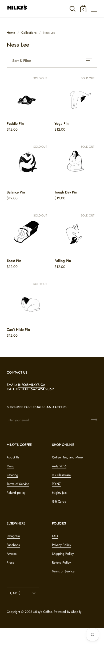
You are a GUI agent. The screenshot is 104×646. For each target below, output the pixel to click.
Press (10, 562)
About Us (13, 457)
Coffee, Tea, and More (67, 457)
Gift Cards (59, 501)
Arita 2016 (59, 466)
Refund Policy (61, 562)
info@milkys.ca (31, 384)
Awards (12, 553)
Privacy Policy (61, 544)
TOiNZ (56, 483)
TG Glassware (61, 475)
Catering (12, 475)
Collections (29, 32)
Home (11, 32)
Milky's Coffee (42, 611)
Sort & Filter (21, 60)
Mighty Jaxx (59, 492)
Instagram (13, 536)
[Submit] (94, 421)
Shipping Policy (63, 553)
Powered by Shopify (67, 611)
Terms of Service (18, 483)
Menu (10, 466)
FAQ (55, 536)
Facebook (13, 544)
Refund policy (16, 492)
